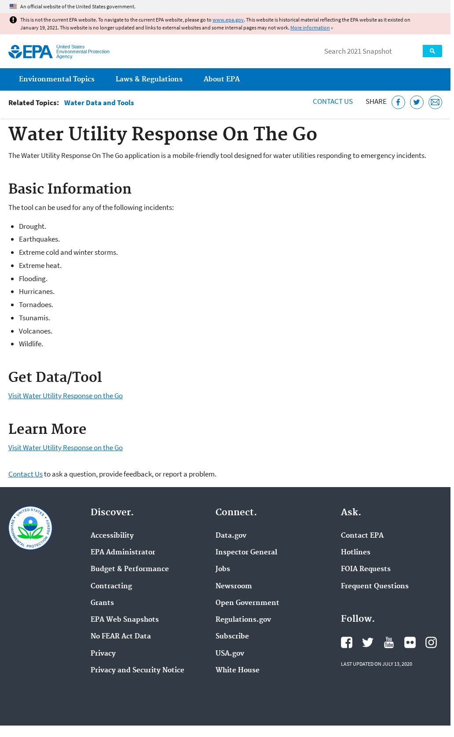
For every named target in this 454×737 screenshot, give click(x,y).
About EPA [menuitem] (222, 79)
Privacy (103, 654)
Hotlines (355, 553)
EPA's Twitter (367, 642)
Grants (102, 603)
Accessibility (112, 536)
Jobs (223, 569)
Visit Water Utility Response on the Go (65, 395)
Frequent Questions (375, 586)
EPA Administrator (123, 553)
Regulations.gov (243, 620)
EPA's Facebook (346, 642)
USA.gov (230, 654)
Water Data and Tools (99, 102)
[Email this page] (435, 102)
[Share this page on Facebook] (398, 102)
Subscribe (232, 637)
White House (238, 671)
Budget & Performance (130, 569)
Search (432, 51)
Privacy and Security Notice (137, 671)
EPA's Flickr (410, 642)
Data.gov (231, 536)
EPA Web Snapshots (125, 620)
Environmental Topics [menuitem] (57, 79)
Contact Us (333, 101)
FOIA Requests (366, 569)
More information (310, 27)
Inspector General (246, 553)
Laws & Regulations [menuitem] (149, 79)
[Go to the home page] (30, 52)
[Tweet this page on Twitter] (417, 102)
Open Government (247, 603)
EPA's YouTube (389, 642)
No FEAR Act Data (121, 637)
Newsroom (234, 586)
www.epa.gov (228, 19)
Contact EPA (362, 536)
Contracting (111, 586)
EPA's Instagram (431, 642)
